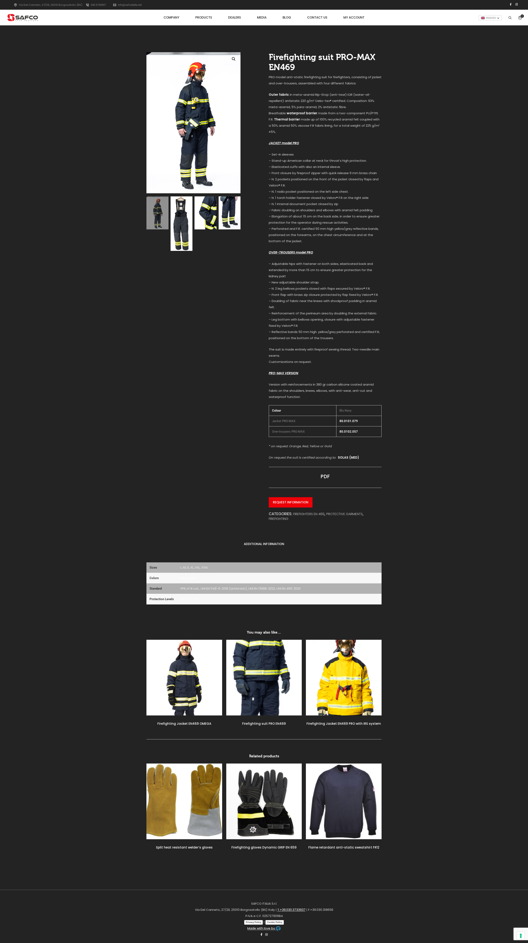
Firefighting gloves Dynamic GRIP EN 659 (264, 847)
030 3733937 (98, 4)
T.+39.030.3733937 (291, 910)
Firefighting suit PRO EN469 (264, 723)
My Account (353, 17)
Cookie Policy (274, 922)
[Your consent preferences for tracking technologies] (521, 936)
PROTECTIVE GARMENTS (344, 514)
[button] (233, 59)
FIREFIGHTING (278, 518)
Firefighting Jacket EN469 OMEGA (184, 723)
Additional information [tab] (264, 544)
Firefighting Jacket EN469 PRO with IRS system (343, 723)
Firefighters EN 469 (308, 514)
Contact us (317, 17)
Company (171, 17)
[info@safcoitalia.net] (114, 5)
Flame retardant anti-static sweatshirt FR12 (343, 847)
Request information (290, 502)
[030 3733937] (87, 5)
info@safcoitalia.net (130, 4)
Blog (287, 17)
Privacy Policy (253, 922)
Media (261, 17)
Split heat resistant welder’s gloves (184, 847)
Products (203, 17)
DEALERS (234, 17)
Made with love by (261, 928)
